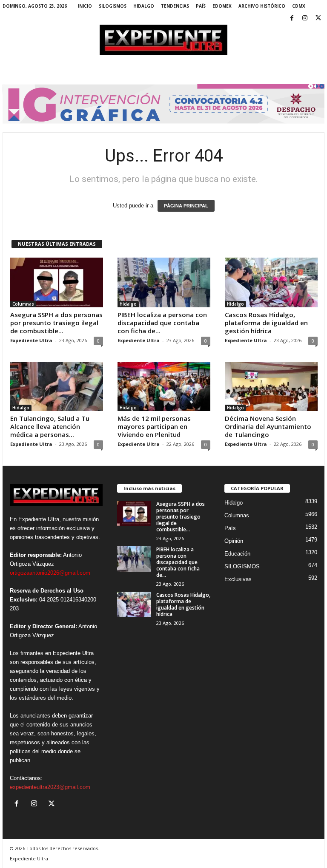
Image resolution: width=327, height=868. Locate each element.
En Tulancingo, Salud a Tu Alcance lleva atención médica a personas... (49, 426)
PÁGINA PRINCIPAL (186, 205)
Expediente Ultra (31, 340)
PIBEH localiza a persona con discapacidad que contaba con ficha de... (162, 322)
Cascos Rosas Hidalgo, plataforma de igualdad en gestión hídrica (266, 322)
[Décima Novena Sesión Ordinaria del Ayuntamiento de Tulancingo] (271, 386)
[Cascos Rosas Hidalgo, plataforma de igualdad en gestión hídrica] (271, 282)
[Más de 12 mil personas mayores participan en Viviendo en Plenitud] (164, 386)
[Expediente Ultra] (163, 40)
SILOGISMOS (112, 6)
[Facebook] (292, 18)
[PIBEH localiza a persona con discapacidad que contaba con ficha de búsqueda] (164, 282)
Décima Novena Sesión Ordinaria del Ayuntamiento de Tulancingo (268, 426)
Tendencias (175, 6)
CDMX (298, 6)
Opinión (233, 541)
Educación (237, 553)
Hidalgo (143, 6)
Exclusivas (238, 579)
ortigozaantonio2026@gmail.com (50, 573)
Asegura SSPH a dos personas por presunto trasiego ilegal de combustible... (56, 322)
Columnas (23, 304)
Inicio (85, 6)
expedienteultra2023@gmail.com (50, 787)
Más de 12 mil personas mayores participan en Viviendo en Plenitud (154, 426)
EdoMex (222, 6)
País (201, 6)
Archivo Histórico (261, 6)
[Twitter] (318, 18)
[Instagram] (305, 18)
